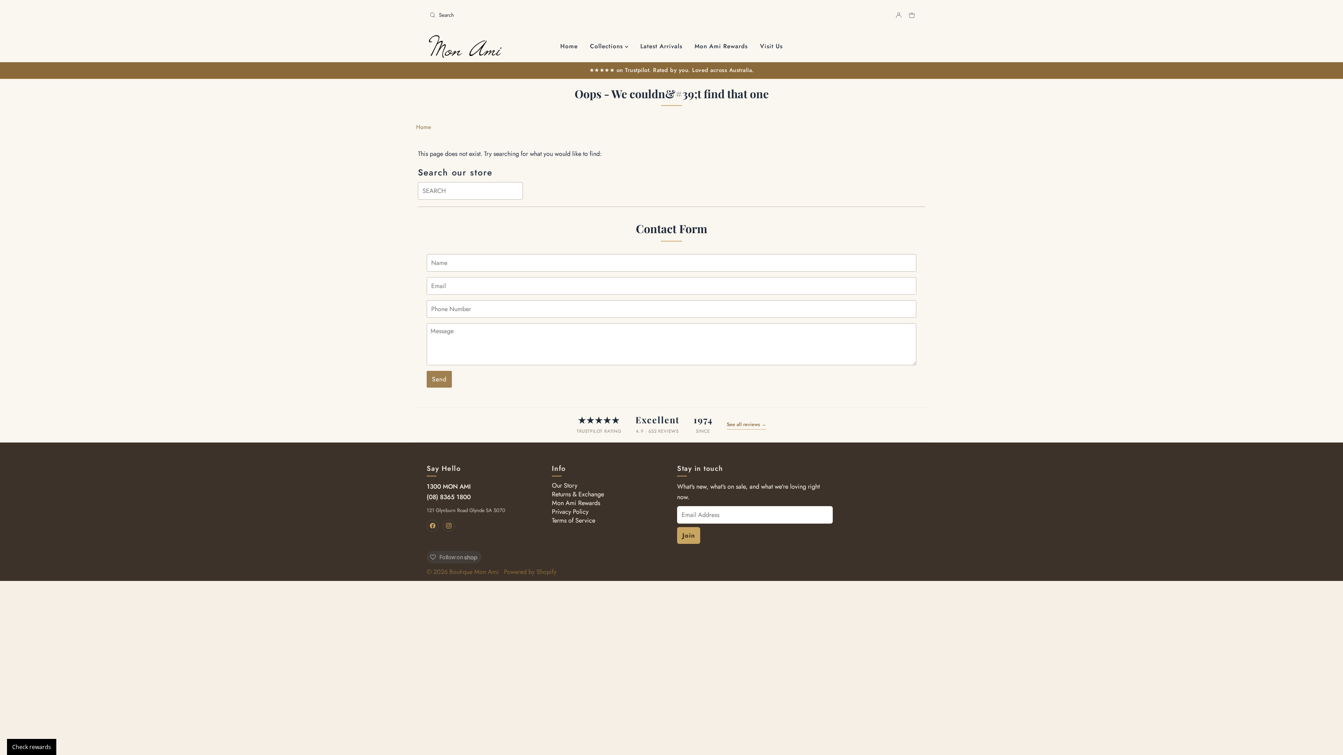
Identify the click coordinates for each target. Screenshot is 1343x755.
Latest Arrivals (661, 46)
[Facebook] (433, 526)
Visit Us (771, 46)
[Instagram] (449, 526)
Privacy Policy (570, 511)
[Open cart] (912, 15)
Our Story (564, 485)
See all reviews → (746, 424)
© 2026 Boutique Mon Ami (463, 571)
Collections (607, 46)
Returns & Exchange (578, 494)
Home (569, 46)
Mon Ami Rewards (721, 46)
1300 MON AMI (449, 486)
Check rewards (31, 747)
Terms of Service (573, 520)
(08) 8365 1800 (449, 497)
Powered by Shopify (530, 571)
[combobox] (548, 15)
